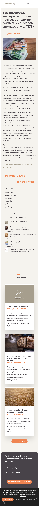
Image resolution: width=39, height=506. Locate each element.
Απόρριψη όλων (20, 499)
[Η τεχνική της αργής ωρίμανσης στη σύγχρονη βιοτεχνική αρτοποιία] (6, 228)
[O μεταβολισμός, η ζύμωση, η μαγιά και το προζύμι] (6, 235)
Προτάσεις (8, 207)
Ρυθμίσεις (32, 499)
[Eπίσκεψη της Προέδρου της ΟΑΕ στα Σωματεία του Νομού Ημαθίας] (6, 250)
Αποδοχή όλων (8, 499)
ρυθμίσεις (23, 496)
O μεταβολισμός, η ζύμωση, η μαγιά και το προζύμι (18, 411)
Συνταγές (8, 210)
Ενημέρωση (17, 34)
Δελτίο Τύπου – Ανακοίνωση (18, 222)
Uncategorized (9, 192)
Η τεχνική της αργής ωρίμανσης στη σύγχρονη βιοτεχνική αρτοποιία (19, 358)
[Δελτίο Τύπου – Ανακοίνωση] (6, 223)
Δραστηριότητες (10, 195)
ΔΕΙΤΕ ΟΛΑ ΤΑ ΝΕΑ (19, 441)
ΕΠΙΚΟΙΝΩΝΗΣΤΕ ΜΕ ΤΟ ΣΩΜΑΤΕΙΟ (19, 482)
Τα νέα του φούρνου (11, 213)
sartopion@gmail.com (15, 468)
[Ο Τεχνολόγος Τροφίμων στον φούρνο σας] (6, 243)
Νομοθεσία (8, 201)
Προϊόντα (8, 204)
